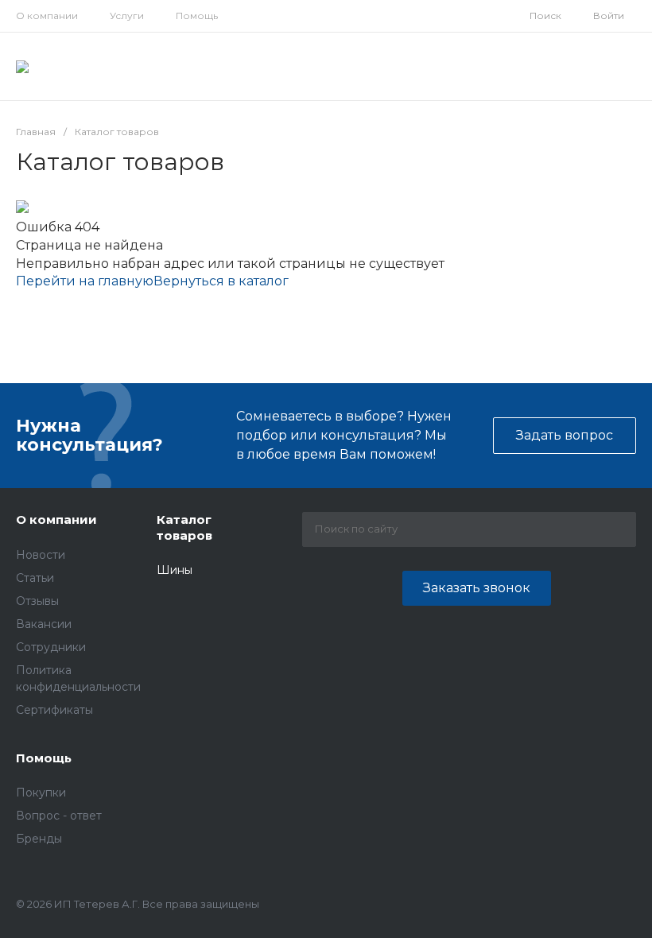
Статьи (35, 578)
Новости (40, 555)
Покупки (41, 792)
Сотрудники (51, 647)
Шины (174, 570)
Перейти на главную (84, 281)
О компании (47, 15)
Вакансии (44, 624)
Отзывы (37, 601)
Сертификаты (54, 710)
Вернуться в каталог (221, 281)
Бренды (39, 838)
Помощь (197, 15)
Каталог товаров (184, 527)
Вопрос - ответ (59, 815)
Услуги (127, 15)
